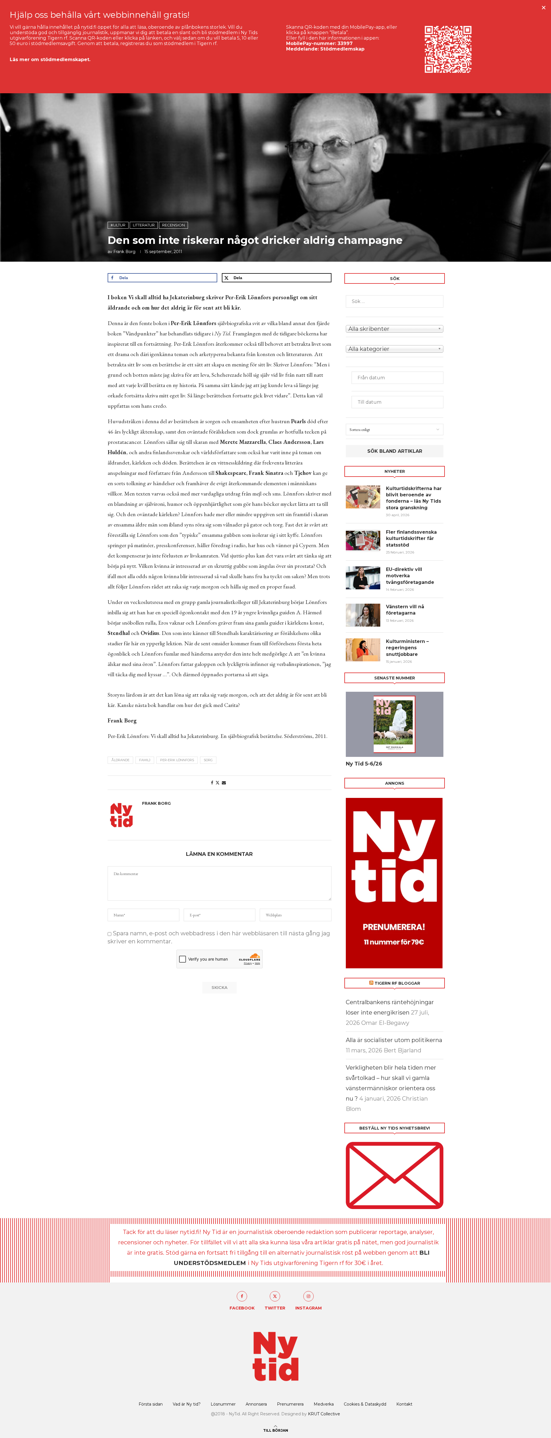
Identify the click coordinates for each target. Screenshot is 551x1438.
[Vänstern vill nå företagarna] (363, 615)
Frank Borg (124, 251)
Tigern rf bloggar (397, 983)
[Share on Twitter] (218, 782)
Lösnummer (223, 1404)
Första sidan (151, 1404)
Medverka (324, 1404)
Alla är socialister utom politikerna (394, 1040)
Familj (144, 760)
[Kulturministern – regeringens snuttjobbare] (363, 649)
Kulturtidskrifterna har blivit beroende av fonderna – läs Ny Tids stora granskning (414, 498)
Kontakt (404, 1404)
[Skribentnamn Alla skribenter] (394, 328)
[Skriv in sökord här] (394, 301)
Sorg (208, 760)
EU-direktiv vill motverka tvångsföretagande (411, 576)
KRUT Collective (324, 1413)
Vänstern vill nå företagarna (405, 610)
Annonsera (256, 1404)
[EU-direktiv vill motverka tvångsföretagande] (363, 577)
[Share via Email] (224, 782)
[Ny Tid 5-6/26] (394, 724)
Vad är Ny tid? (187, 1404)
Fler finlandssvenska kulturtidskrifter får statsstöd (411, 538)
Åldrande (120, 760)
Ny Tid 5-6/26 (364, 764)
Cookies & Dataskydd (365, 1404)
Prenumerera (290, 1404)
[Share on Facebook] (212, 782)
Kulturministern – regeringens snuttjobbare (407, 648)
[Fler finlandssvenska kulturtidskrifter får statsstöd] (363, 540)
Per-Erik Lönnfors (177, 760)
